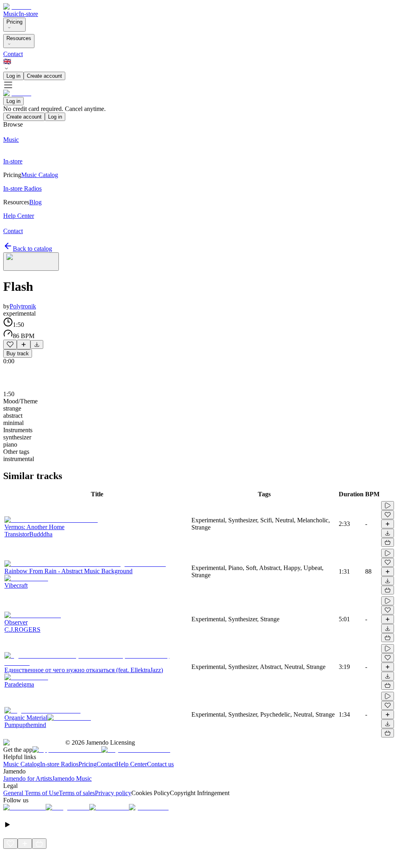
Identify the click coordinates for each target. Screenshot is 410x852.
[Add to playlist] (23, 344)
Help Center (131, 764)
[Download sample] (36, 344)
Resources (18, 38)
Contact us (160, 764)
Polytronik (23, 306)
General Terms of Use (31, 793)
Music (11, 13)
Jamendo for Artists (27, 778)
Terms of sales (77, 793)
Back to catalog (32, 248)
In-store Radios (59, 764)
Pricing (14, 22)
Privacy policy (113, 793)
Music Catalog (21, 764)
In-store (28, 13)
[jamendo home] (17, 6)
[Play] (31, 261)
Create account (44, 76)
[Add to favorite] (10, 344)
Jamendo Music (72, 778)
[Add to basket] (387, 542)
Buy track (17, 353)
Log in (13, 76)
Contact (13, 53)
